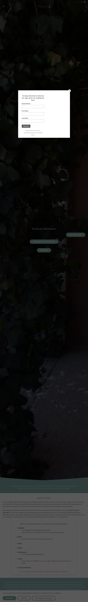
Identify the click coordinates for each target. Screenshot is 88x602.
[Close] (69, 90)
